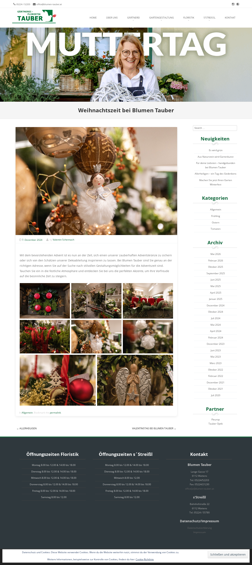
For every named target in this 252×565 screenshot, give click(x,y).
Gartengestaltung (161, 17)
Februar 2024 (215, 337)
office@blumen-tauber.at (49, 4)
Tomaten (215, 228)
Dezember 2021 (215, 382)
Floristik (188, 17)
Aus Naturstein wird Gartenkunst (215, 156)
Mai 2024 (215, 324)
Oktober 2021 (215, 388)
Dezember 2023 (215, 344)
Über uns (112, 17)
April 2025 (215, 292)
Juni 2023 (216, 350)
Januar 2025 (215, 299)
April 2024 (215, 331)
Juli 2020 (215, 395)
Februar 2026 (215, 260)
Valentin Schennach (63, 240)
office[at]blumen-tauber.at (199, 488)
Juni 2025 (216, 279)
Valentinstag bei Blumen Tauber (154, 428)
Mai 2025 (215, 286)
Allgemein (27, 412)
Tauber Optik (215, 423)
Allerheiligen (27, 428)
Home (93, 17)
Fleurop (215, 419)
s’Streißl (209, 17)
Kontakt (230, 17)
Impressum (199, 532)
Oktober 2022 (215, 369)
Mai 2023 (215, 356)
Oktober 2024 (215, 311)
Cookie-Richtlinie (145, 559)
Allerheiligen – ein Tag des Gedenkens (215, 173)
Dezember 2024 (215, 305)
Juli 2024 (215, 318)
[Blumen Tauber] (34, 17)
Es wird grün (215, 150)
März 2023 (215, 363)
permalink (55, 412)
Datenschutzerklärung (199, 528)
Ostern (215, 222)
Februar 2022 (215, 376)
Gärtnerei (133, 17)
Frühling (215, 216)
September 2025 (216, 273)
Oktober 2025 (215, 267)
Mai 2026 (215, 254)
